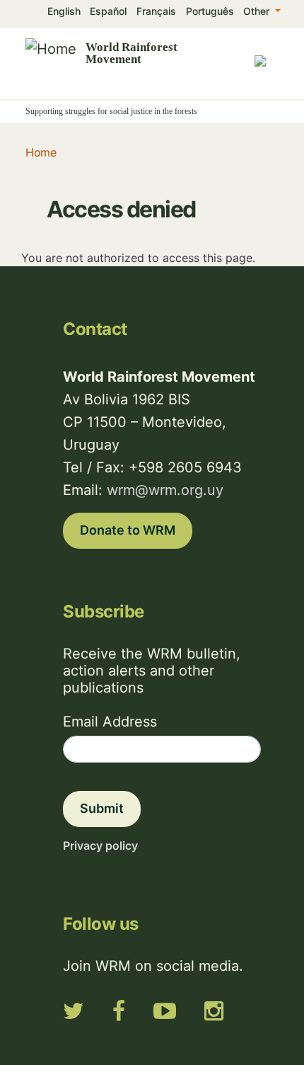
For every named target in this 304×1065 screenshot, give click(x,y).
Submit (102, 808)
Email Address (110, 721)
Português (210, 11)
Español (108, 11)
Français (156, 11)
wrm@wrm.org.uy (165, 490)
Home (40, 152)
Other (257, 11)
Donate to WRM (127, 530)
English (64, 11)
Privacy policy (100, 845)
